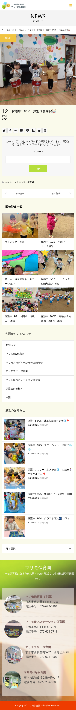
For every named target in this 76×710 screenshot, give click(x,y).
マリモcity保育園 (15, 353)
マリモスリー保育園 (24, 182)
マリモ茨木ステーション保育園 (23, 379)
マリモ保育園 (38, 567)
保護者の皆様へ (14, 388)
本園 (8, 397)
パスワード (38, 151)
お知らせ (9, 182)
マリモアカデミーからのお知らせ (24, 362)
